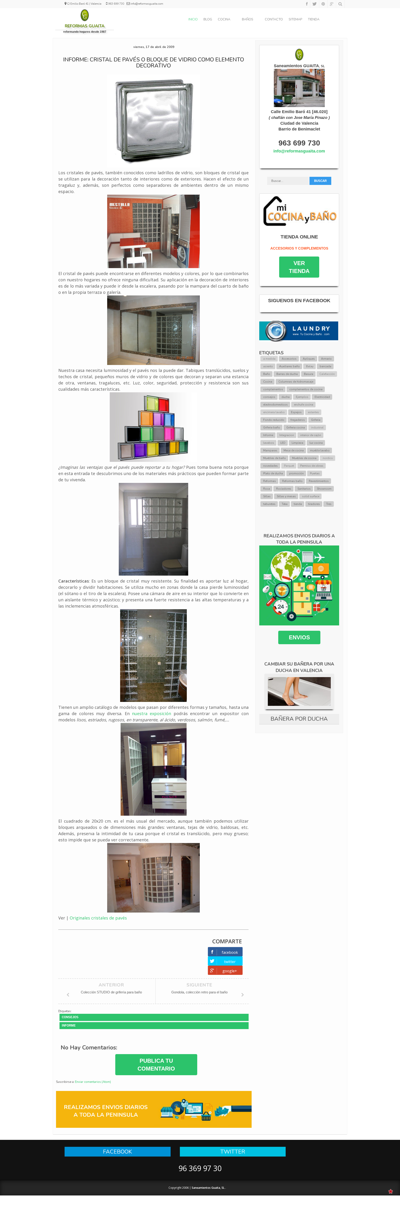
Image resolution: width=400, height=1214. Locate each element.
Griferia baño (271, 427)
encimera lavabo (274, 412)
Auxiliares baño (289, 366)
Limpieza (297, 443)
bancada (325, 366)
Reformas (269, 481)
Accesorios (289, 359)
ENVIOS (299, 637)
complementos (273, 389)
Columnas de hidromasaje (295, 382)
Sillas (267, 496)
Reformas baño (292, 481)
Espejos (296, 412)
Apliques (309, 359)
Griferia (315, 420)
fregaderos (298, 420)
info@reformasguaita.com (299, 151)
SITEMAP (295, 19)
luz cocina (316, 443)
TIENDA (313, 19)
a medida (269, 359)
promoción (296, 473)
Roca (266, 489)
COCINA (224, 19)
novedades (270, 466)
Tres (328, 504)
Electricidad (322, 397)
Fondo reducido (273, 420)
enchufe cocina (303, 404)
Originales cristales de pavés (98, 918)
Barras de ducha (287, 374)
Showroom (324, 489)
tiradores (314, 504)
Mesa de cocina (294, 450)
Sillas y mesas (286, 496)
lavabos (268, 443)
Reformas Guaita (84, 26)
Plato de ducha (273, 473)
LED (282, 443)
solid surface (310, 496)
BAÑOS (247, 19)
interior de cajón (310, 435)
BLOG (207, 19)
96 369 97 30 (200, 1168)
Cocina (267, 382)
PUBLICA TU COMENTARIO (156, 1065)
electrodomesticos (275, 404)
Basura (308, 374)
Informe (69, 1025)
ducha (285, 397)
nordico (328, 458)
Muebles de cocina (304, 458)
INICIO (193, 19)
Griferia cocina (295, 427)
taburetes (269, 504)
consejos (70, 1017)
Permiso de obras (311, 466)
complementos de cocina (305, 389)
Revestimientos (319, 481)
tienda (298, 504)
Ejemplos (302, 397)
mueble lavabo (320, 450)
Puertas (315, 473)
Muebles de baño (274, 458)
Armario (326, 359)
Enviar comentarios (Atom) (93, 1082)
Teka (285, 504)
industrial (317, 427)
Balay (309, 366)
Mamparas (270, 450)
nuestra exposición (151, 713)
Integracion (286, 435)
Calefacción (327, 374)
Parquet (289, 466)
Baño (266, 374)
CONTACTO (274, 19)
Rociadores (283, 489)
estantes (313, 412)
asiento (268, 366)
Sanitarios (304, 489)
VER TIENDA (299, 267)
